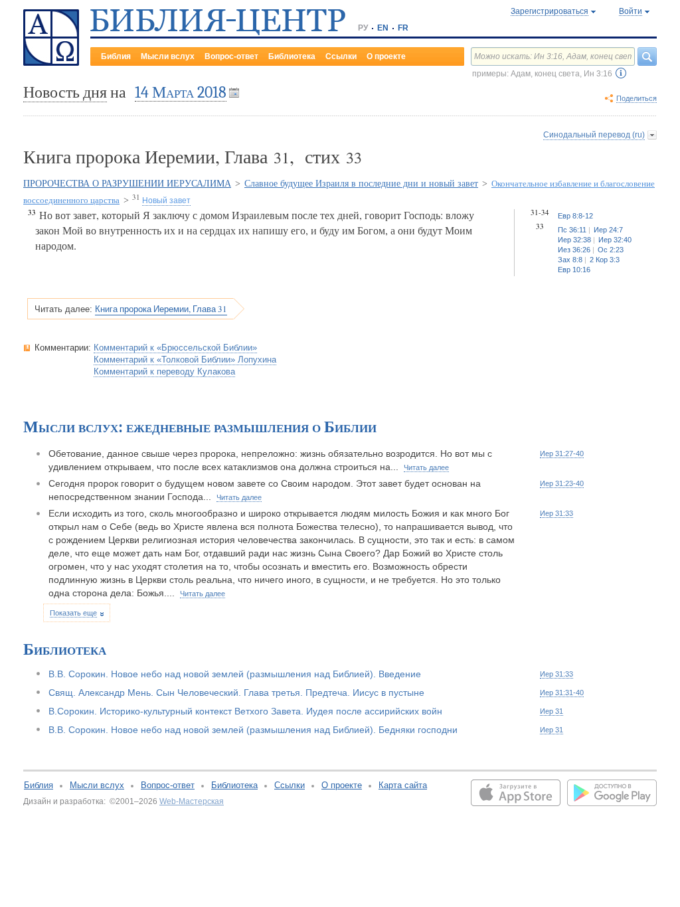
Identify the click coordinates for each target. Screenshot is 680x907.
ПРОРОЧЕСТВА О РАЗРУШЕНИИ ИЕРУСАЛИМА (127, 184)
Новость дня (65, 92)
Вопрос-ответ (231, 56)
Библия (116, 56)
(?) (621, 73)
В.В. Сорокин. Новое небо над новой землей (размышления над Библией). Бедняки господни (253, 729)
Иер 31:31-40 (562, 693)
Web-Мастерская (191, 801)
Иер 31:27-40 (562, 453)
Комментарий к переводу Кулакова (164, 371)
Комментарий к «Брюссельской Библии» (175, 348)
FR (403, 28)
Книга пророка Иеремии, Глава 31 (161, 309)
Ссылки (341, 56)
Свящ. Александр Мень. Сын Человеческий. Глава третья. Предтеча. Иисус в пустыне (236, 692)
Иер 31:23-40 (562, 483)
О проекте (386, 56)
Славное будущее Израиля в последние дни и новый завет (361, 184)
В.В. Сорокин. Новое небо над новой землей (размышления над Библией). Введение (234, 674)
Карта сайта (403, 785)
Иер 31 (551, 711)
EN (382, 28)
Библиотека (291, 56)
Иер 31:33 (556, 513)
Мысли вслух (168, 56)
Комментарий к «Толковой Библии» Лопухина (185, 360)
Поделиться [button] (636, 98)
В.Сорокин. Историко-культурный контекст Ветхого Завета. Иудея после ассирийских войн (245, 711)
